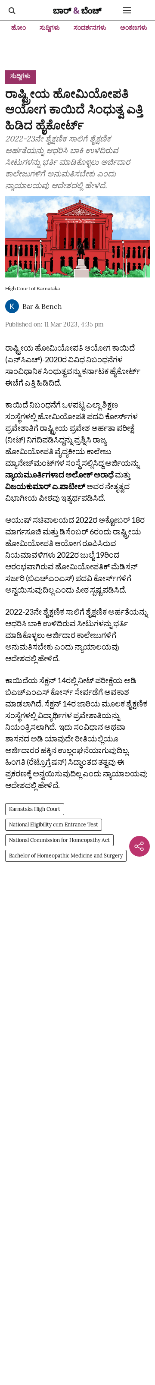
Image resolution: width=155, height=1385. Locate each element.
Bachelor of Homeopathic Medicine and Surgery (66, 855)
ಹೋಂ (18, 27)
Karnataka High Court (34, 809)
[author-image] (12, 306)
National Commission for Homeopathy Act (59, 840)
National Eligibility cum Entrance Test (53, 824)
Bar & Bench (42, 306)
